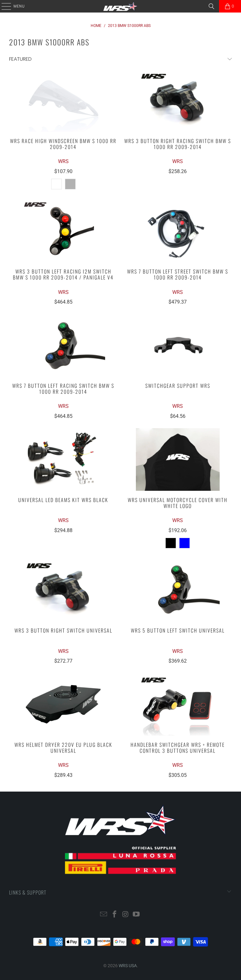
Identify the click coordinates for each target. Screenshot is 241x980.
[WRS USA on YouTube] (136, 915)
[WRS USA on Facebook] (115, 915)
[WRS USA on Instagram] (126, 915)
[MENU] (3, 6)
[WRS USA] (120, 6)
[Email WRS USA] (104, 915)
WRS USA (128, 965)
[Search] (211, 6)
